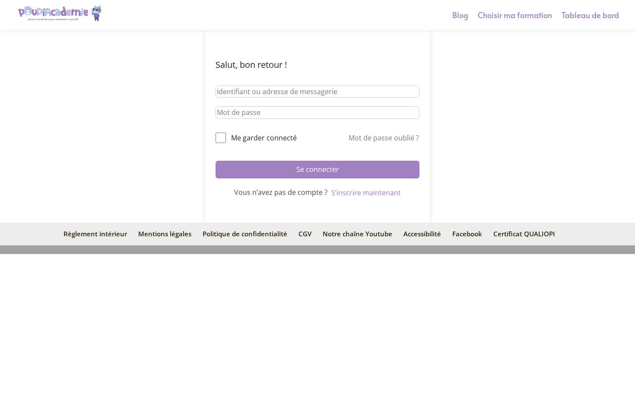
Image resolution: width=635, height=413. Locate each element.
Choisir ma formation (515, 16)
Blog (460, 16)
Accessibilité (422, 233)
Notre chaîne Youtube (357, 233)
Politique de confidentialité (245, 233)
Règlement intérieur (95, 233)
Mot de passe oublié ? (384, 138)
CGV (304, 233)
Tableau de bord (590, 16)
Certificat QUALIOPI (524, 233)
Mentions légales (164, 233)
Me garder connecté (264, 138)
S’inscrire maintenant (366, 192)
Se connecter (317, 169)
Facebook (467, 233)
